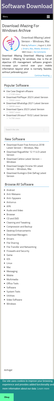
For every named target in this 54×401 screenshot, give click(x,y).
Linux (9, 263)
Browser (11, 214)
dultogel (8, 370)
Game (9, 255)
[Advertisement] (27, 337)
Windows (45, 49)
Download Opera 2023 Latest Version (25, 111)
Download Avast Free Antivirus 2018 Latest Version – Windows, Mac (25, 146)
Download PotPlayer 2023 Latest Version (27, 99)
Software (32, 45)
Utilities (11, 295)
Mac (31, 49)
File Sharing (13, 242)
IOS (8, 259)
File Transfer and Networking (21, 246)
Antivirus (11, 202)
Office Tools (12, 283)
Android (11, 190)
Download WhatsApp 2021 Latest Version (27, 105)
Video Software (14, 299)
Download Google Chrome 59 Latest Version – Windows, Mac (25, 167)
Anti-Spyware (14, 198)
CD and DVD (13, 218)
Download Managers (17, 234)
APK (9, 206)
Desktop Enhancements (19, 230)
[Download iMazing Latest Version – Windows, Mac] (11, 43)
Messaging (12, 271)
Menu (5, 16)
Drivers (26, 49)
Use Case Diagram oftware (19, 93)
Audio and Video (15, 210)
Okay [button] (6, 397)
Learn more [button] (43, 388)
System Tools (13, 291)
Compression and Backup (19, 226)
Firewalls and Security (18, 251)
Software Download (27, 6)
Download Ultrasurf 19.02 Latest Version (27, 117)
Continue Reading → (43, 75)
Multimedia (12, 279)
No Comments (40, 52)
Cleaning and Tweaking (18, 222)
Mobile (37, 49)
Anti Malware (13, 194)
